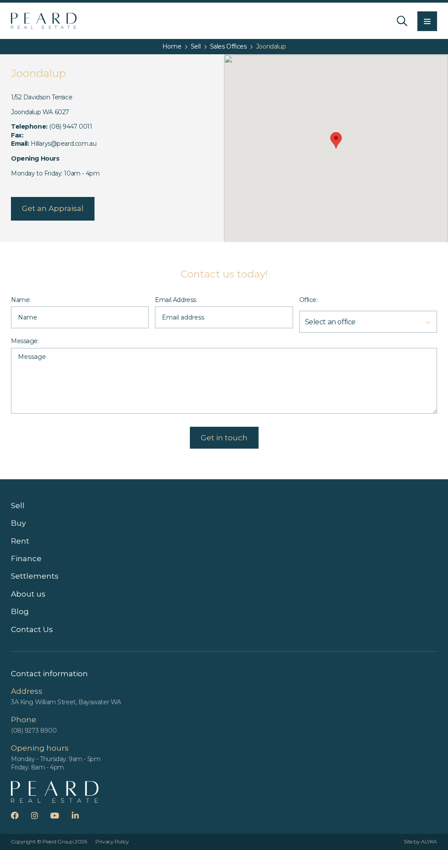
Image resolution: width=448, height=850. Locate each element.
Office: (308, 300)
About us (28, 594)
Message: (25, 341)
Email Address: (176, 300)
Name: (21, 300)
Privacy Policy (112, 841)
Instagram (40, 815)
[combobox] (368, 319)
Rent (20, 541)
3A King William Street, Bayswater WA (66, 702)
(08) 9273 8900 (33, 730)
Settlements (35, 576)
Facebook (20, 815)
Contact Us (32, 629)
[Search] (402, 21)
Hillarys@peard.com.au (63, 144)
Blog (20, 611)
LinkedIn (81, 815)
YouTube (60, 815)
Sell (17, 505)
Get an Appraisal (53, 208)
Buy (18, 523)
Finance (26, 558)
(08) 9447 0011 (70, 126)
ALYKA (429, 841)
